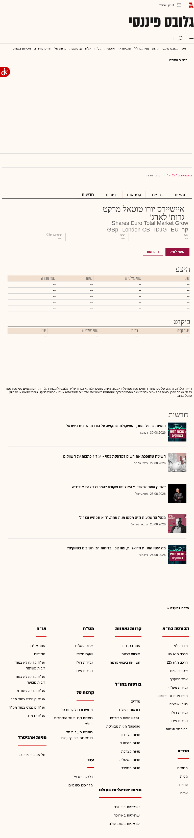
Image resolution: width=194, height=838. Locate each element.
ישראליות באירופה (127, 815)
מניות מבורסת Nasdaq (123, 726)
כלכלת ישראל (83, 777)
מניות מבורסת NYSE (125, 718)
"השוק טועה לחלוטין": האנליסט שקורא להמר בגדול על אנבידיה (119, 487)
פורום (111, 195)
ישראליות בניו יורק (127, 807)
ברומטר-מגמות (177, 729)
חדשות (88, 194)
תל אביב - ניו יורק (32, 754)
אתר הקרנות (131, 645)
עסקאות (134, 195)
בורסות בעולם (129, 709)
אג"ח (184, 793)
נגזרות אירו (179, 720)
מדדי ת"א (181, 645)
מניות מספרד (130, 768)
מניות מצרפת (130, 751)
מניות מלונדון (130, 734)
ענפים (183, 784)
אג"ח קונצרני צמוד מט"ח (27, 707)
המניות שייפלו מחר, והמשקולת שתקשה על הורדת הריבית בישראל (116, 426)
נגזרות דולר (179, 712)
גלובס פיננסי (161, 22)
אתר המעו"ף (179, 679)
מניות (184, 776)
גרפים (157, 195)
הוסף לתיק (177, 251)
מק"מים (39, 654)
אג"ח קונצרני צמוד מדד (28, 699)
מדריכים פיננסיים (80, 785)
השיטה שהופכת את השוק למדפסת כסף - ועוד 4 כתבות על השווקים (114, 456)
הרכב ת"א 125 (177, 662)
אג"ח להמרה (36, 715)
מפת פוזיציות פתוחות (172, 695)
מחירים (182, 768)
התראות (153, 251)
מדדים (135, 701)
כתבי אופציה (178, 704)
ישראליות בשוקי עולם (124, 823)
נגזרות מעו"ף (178, 687)
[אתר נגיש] (5, 72)
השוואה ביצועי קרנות (125, 662)
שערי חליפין (84, 654)
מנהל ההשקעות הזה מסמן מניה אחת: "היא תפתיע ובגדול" (122, 517)
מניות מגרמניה (130, 743)
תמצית (180, 195)
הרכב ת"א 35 (178, 654)
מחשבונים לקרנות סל (77, 709)
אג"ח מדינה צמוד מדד (29, 690)
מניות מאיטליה (129, 759)
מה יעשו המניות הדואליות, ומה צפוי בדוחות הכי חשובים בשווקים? (116, 548)
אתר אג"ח (37, 645)
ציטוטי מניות (179, 670)
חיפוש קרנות (131, 654)
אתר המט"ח (84, 645)
